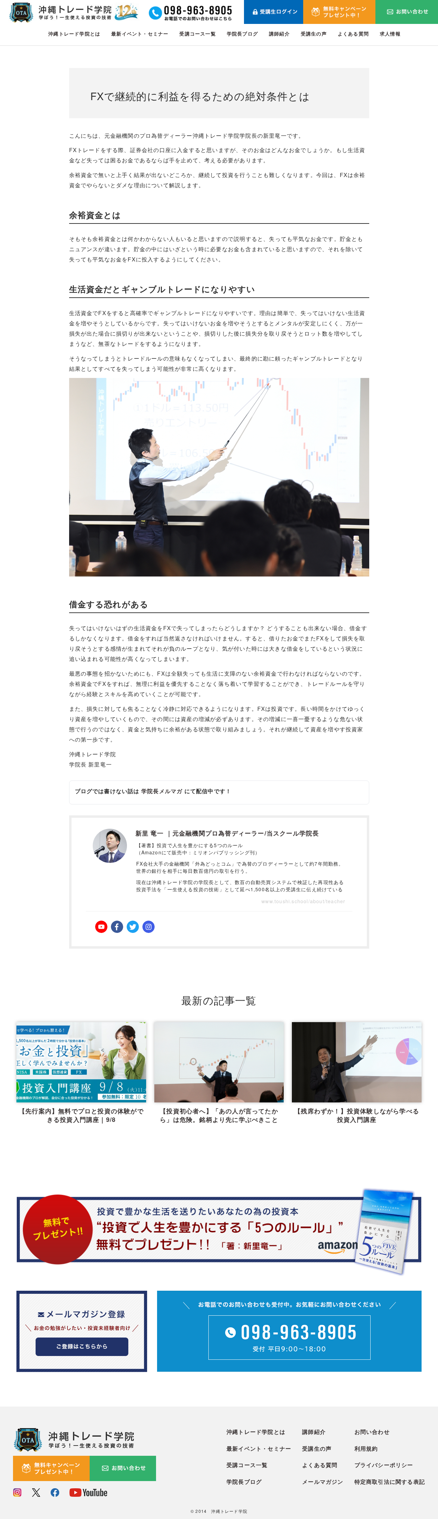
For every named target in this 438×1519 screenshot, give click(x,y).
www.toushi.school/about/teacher (303, 901)
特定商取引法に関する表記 (390, 1482)
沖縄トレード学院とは (74, 33)
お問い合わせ (372, 1432)
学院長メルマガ (161, 791)
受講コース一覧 (197, 33)
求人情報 (390, 33)
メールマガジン (322, 1482)
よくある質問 (353, 33)
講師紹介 (279, 33)
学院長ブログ (242, 33)
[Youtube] (101, 927)
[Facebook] (117, 927)
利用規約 (366, 1448)
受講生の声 (314, 33)
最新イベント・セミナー (139, 33)
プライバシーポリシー (384, 1465)
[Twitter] (133, 927)
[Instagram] (148, 927)
